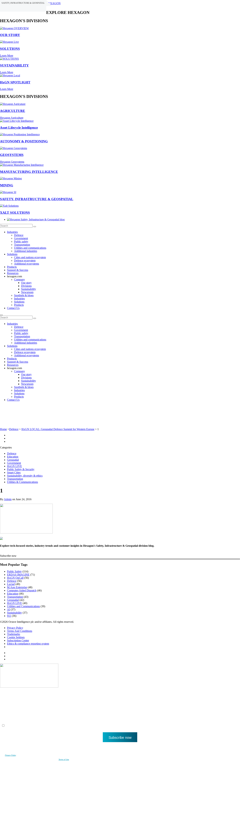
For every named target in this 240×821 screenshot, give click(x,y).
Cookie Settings (16, 637)
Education (12, 456)
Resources (12, 273)
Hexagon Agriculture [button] (11, 117)
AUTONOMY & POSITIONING (24, 141)
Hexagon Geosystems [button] (12, 161)
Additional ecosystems (26, 263)
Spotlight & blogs (24, 295)
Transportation (22, 244)
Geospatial (13, 459)
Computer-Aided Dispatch (21, 590)
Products (12, 266)
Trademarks (13, 634)
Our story (26, 282)
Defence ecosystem (24, 260)
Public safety (21, 241)
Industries (12, 231)
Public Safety (14, 571)
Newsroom (27, 292)
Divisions (26, 285)
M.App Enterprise (17, 587)
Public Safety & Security (20, 469)
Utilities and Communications (23, 606)
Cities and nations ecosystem (30, 257)
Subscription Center (18, 640)
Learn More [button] (6, 55)
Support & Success (17, 270)
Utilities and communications (30, 247)
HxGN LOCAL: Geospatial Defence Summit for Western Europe (57, 429)
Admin (8, 499)
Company (19, 279)
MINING (6, 185)
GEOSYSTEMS (12, 155)
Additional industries (25, 250)
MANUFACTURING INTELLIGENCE (29, 172)
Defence (18, 235)
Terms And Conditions (19, 630)
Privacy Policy (15, 627)
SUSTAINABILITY (14, 65)
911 (9, 615)
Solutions (12, 254)
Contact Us (13, 308)
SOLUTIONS (10, 49)
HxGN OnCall (15, 577)
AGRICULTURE (12, 111)
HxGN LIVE (14, 466)
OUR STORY (10, 35)
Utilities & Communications (22, 481)
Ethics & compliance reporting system (28, 643)
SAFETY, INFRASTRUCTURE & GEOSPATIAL (36, 199)
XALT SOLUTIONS (15, 212)
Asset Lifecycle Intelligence (19, 127)
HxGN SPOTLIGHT (15, 82)
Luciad (11, 584)
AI (8, 609)
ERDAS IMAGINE (18, 574)
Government (21, 238)
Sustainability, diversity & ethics (25, 475)
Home (3, 429)
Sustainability (28, 289)
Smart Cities (14, 472)
